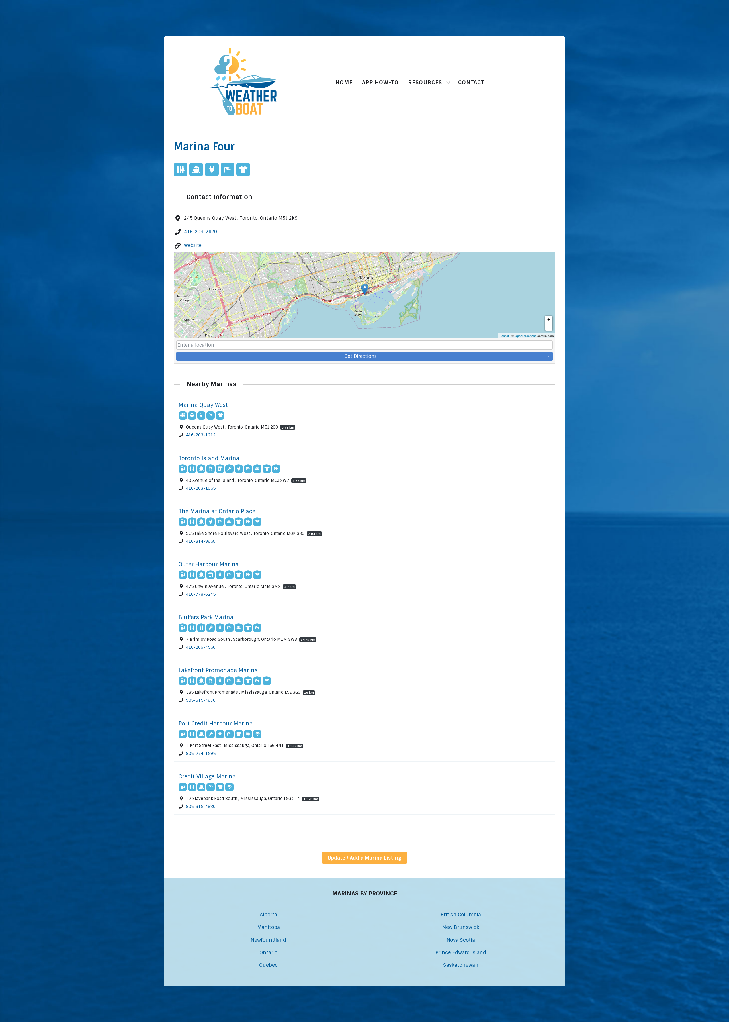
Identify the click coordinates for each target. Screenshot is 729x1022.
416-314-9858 (201, 541)
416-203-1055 (201, 488)
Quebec (268, 965)
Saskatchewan (460, 965)
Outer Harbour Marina (209, 564)
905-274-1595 (201, 753)
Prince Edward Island (460, 952)
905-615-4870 (201, 700)
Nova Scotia (461, 940)
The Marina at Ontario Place (217, 511)
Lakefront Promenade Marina (218, 670)
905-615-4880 (201, 806)
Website (193, 245)
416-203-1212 (201, 435)
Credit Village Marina (207, 776)
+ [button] (548, 319)
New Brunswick (460, 927)
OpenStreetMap (525, 335)
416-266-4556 (201, 647)
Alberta (268, 914)
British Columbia (461, 914)
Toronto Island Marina (209, 458)
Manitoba (268, 927)
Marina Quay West (203, 405)
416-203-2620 (200, 232)
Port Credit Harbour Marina (216, 723)
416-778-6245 (201, 594)
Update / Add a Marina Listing (364, 858)
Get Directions (361, 356)
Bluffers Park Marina (206, 617)
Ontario (268, 952)
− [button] (548, 327)
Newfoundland (268, 940)
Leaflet (504, 335)
